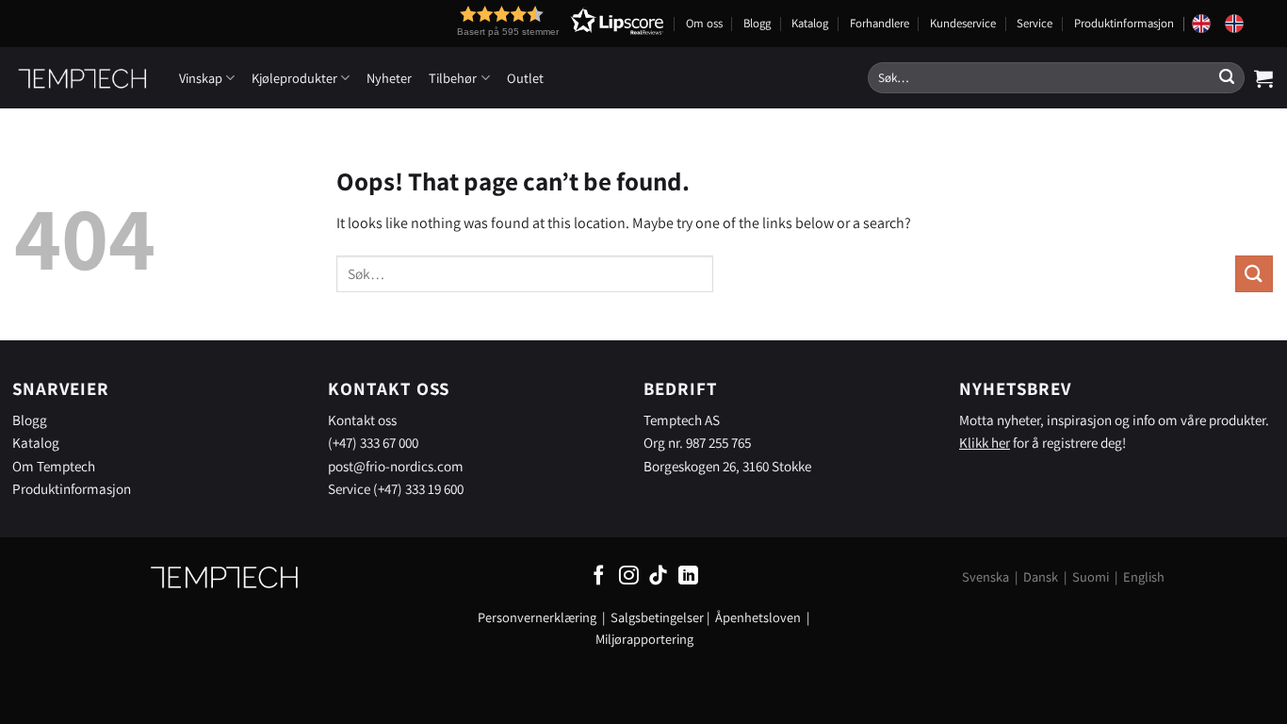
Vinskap (200, 78)
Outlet (525, 78)
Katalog (809, 23)
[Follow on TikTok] (658, 576)
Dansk (1040, 576)
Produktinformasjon (1124, 23)
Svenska (985, 576)
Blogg (757, 23)
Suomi (1090, 576)
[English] (1208, 23)
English (1144, 576)
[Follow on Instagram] (629, 576)
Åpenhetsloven (758, 617)
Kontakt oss (362, 419)
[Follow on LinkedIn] (688, 576)
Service (1034, 23)
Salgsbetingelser (657, 617)
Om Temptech (53, 465)
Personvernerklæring (537, 617)
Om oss (704, 23)
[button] (525, 21)
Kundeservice (963, 23)
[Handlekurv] (1263, 78)
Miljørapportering (644, 639)
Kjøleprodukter (294, 78)
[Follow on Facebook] (599, 576)
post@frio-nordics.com (396, 465)
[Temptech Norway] (1241, 23)
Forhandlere (879, 23)
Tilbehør (453, 78)
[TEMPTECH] (82, 78)
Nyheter (389, 78)
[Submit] (1227, 78)
